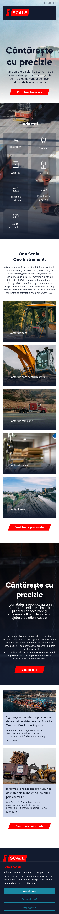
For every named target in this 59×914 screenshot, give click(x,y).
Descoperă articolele (29, 826)
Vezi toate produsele (29, 527)
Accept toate (29, 890)
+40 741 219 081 (45, 3)
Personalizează (29, 899)
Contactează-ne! (32, 843)
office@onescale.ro (49, 3)
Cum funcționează (29, 92)
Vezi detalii (29, 670)
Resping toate (29, 907)
